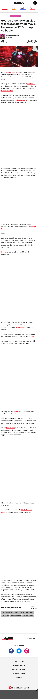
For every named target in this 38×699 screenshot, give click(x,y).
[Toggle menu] (3, 3)
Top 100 (4, 8)
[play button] (19, 56)
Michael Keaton (7, 91)
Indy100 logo (19, 2)
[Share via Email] (35, 41)
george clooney (15, 16)
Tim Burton (31, 84)
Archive (19, 677)
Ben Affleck (10, 428)
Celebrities (5, 16)
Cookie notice (19, 673)
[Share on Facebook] (28, 41)
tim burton (5, 616)
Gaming (23, 8)
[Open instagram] (26, 650)
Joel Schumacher (21, 100)
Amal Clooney (21, 327)
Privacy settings (19, 669)
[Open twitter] (19, 650)
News (14, 8)
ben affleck (30, 612)
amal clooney (19, 612)
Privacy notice (19, 665)
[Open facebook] (11, 650)
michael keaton (16, 616)
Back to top (32, 638)
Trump (32, 8)
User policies (19, 661)
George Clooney (11, 72)
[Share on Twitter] (32, 41)
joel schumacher (7, 612)
